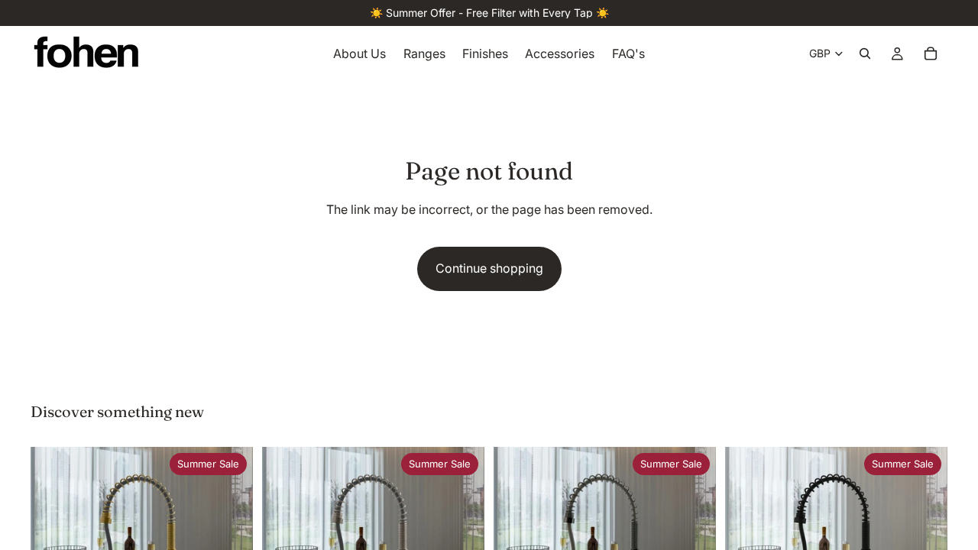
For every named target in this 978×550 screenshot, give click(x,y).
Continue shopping (489, 268)
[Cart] (930, 53)
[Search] (865, 53)
